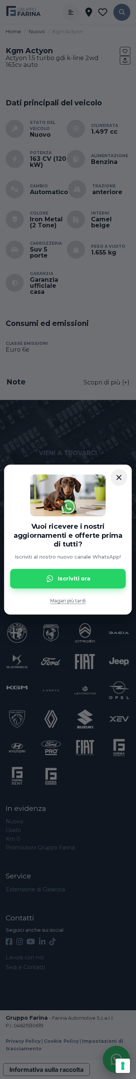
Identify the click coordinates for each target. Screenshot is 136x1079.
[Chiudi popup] (119, 477)
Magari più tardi (68, 601)
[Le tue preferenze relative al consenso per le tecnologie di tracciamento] (123, 1066)
